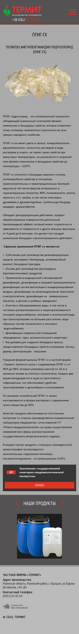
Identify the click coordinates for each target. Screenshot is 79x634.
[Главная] (22, 10)
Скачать (39, 485)
